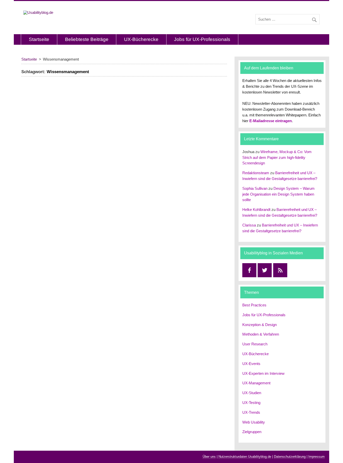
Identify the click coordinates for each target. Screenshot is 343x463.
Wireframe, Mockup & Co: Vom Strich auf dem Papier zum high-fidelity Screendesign (277, 157)
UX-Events (251, 363)
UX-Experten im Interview (263, 373)
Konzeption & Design (259, 324)
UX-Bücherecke (141, 39)
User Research (254, 344)
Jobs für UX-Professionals (202, 39)
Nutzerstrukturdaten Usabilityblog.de (244, 456)
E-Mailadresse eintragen (270, 121)
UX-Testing (251, 402)
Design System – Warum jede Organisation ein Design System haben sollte (278, 194)
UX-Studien (251, 393)
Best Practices (254, 305)
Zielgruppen (251, 432)
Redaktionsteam (255, 173)
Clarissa (249, 225)
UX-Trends (251, 412)
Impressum (316, 456)
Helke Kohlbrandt (256, 209)
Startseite (39, 39)
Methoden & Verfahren (260, 334)
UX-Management (256, 383)
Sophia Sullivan (254, 188)
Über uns (209, 456)
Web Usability (253, 422)
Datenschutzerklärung (290, 456)
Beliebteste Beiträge (86, 39)
